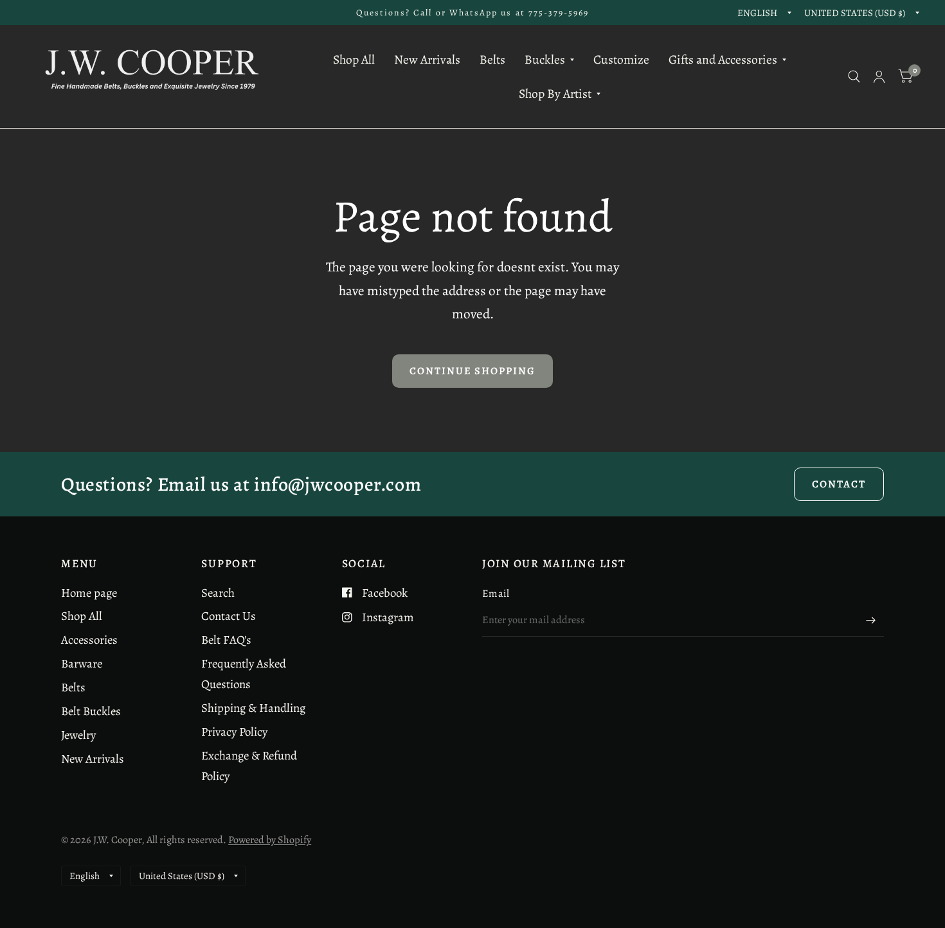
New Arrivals (427, 59)
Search (218, 593)
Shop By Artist (555, 93)
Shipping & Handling (253, 708)
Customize (621, 59)
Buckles (545, 59)
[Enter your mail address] (871, 620)
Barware (81, 663)
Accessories (89, 640)
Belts (492, 59)
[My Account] (879, 76)
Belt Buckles (91, 711)
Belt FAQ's (226, 640)
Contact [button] (839, 484)
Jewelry (78, 735)
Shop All (354, 59)
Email (496, 593)
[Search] (854, 76)
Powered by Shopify (269, 839)
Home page (89, 593)
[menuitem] (353, 59)
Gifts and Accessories (723, 59)
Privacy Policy (234, 731)
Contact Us (228, 616)
